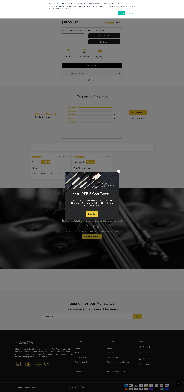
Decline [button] (131, 13)
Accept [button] (122, 13)
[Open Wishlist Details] (178, 383)
